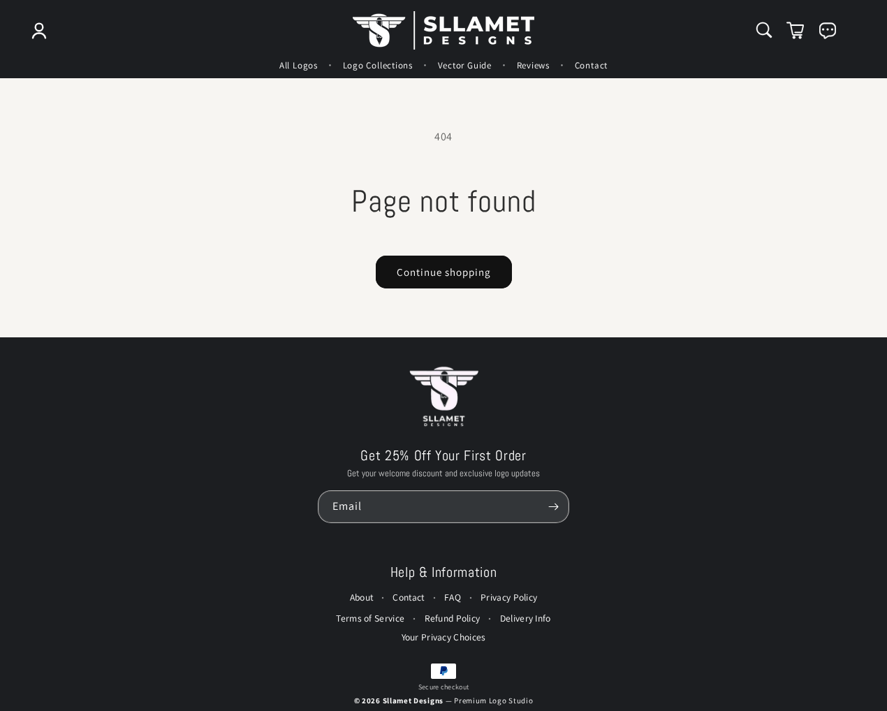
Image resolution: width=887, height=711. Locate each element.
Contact (408, 597)
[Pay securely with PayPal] (443, 671)
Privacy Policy (509, 597)
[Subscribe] (553, 506)
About (362, 597)
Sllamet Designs (414, 700)
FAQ (452, 597)
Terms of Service (370, 618)
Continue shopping (444, 272)
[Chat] (827, 30)
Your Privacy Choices (444, 637)
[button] (764, 30)
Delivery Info (525, 618)
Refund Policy (453, 618)
